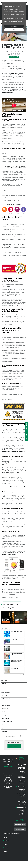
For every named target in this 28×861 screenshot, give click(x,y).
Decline (14, 29)
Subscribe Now (14, 746)
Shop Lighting (6, 840)
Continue (14, 26)
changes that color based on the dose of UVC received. (13, 553)
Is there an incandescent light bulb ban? (22, 801)
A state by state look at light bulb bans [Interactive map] (21, 810)
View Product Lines (20, 824)
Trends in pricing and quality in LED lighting (21, 788)
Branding (5, 844)
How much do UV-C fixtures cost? (12, 601)
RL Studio (5, 837)
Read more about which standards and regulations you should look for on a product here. (13, 451)
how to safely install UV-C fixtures (12, 90)
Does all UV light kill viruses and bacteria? (14, 608)
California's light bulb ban (21, 794)
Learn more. (8, 790)
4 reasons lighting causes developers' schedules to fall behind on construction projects (22, 767)
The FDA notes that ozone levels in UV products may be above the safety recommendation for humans (14, 472)
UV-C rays (13, 73)
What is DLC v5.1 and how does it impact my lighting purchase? (21, 779)
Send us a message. (8, 766)
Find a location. (8, 768)
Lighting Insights (20, 758)
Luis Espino (11, 51)
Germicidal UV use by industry (11, 604)
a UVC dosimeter (17, 551)
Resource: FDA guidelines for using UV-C (15, 487)
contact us (12, 594)
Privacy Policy (14, 15)
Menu (26, 2)
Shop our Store (20, 829)
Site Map (5, 851)
